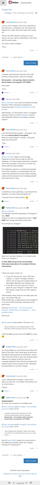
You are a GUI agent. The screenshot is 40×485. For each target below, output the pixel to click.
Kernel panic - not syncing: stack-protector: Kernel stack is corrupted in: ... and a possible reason (19, 310)
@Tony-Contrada (8, 103)
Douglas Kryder (11, 347)
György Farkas (10, 208)
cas (7, 99)
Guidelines (7, 474)
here (32, 322)
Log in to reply (31, 63)
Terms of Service (18, 474)
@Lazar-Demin (7, 322)
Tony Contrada (10, 22)
